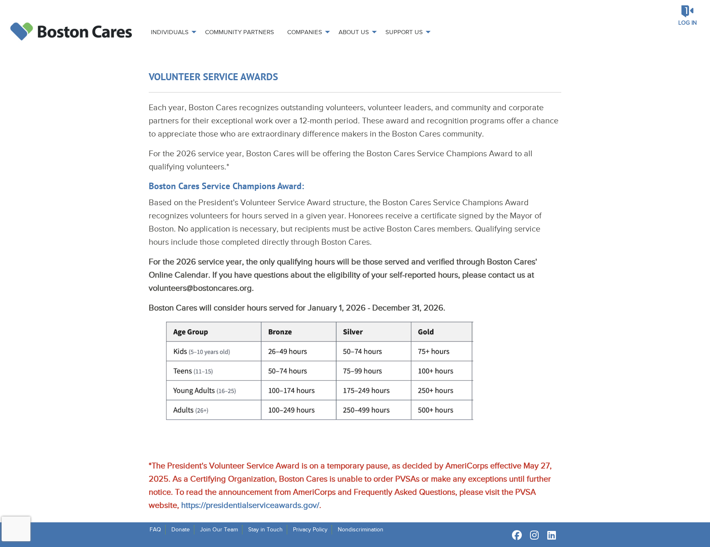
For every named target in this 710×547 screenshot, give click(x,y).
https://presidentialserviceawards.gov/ (250, 505)
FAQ (155, 529)
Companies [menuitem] (304, 32)
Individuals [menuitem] (170, 32)
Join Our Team (219, 529)
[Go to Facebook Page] (515, 535)
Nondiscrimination (360, 529)
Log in (687, 23)
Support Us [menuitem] (404, 32)
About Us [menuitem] (354, 32)
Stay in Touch (265, 529)
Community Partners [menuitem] (239, 32)
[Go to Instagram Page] (532, 535)
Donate (180, 529)
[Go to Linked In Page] (550, 535)
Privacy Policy (310, 529)
